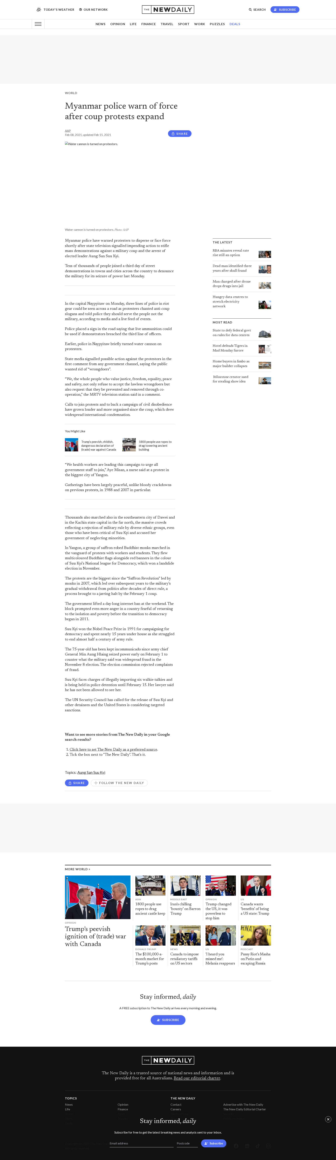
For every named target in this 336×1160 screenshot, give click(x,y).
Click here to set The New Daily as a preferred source (113, 750)
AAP (68, 130)
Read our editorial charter (197, 1078)
